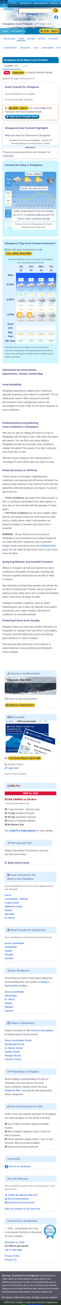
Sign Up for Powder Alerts (23, 116)
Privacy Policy (12, 1255)
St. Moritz (10, 918)
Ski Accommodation (18, 1198)
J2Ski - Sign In (50, 30)
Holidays (53, 38)
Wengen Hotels (13, 1055)
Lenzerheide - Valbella (16, 899)
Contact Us (11, 1259)
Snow (5, 31)
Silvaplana (9, 38)
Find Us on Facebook (19, 1166)
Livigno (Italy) (12, 902)
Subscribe (18, 72)
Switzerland (17, 31)
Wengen (9, 954)
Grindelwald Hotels (14, 1044)
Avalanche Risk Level (16, 1090)
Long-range (47, 48)
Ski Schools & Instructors (21, 1202)
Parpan (8, 910)
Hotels (41, 38)
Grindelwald (11, 947)
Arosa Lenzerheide (14, 943)
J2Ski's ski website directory (22, 1195)
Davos (8, 895)
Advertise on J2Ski (14, 1242)
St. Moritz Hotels (14, 1048)
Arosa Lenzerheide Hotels (18, 1040)
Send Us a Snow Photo (21, 705)
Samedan (9, 914)
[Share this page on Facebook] (56, 18)
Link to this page (13, 1249)
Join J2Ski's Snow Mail (18, 253)
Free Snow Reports (24, 758)
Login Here (13, 768)
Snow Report (10, 48)
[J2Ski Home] (8, 9)
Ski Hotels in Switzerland (40, 1030)
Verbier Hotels (12, 1051)
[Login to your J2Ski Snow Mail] (30, 737)
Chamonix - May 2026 (19, 679)
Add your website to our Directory (22, 1208)
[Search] (56, 10)
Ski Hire (31, 38)
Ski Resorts (25, 3)
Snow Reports (41, 3)
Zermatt (9, 958)
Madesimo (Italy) (13, 906)
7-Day (35, 48)
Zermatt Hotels (13, 1059)
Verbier (8, 950)
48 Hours (25, 48)
